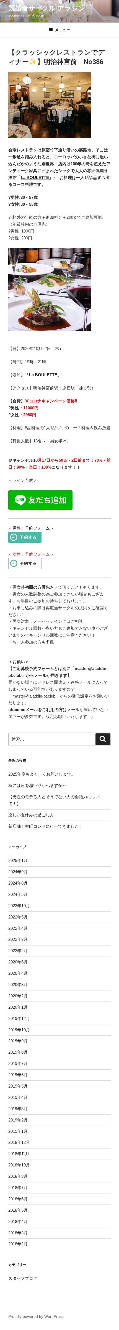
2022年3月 (18, 939)
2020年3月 (18, 984)
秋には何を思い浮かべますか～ (37, 785)
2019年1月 (18, 1131)
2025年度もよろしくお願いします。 (41, 774)
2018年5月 (18, 1210)
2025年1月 (18, 860)
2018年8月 (18, 1176)
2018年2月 (18, 1243)
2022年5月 (18, 917)
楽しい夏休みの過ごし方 (31, 815)
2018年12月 (19, 1142)
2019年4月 (18, 1097)
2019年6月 (18, 1074)
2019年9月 (18, 1040)
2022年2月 (18, 950)
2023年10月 (19, 905)
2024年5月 (18, 894)
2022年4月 (18, 928)
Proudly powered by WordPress (36, 1316)
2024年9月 (18, 871)
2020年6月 (18, 962)
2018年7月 (18, 1187)
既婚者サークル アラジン (46, 8)
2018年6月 (18, 1199)
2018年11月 (18, 1153)
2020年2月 (18, 996)
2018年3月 (18, 1232)
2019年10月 (19, 1029)
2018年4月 (18, 1221)
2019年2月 (18, 1120)
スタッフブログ (22, 1278)
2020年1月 (18, 1007)
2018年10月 (19, 1165)
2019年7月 (18, 1063)
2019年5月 (18, 1086)
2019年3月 (18, 1108)
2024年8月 (18, 883)
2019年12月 (19, 1018)
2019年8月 (18, 1052)
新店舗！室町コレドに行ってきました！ (45, 826)
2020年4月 (18, 973)
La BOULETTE (35, 177)
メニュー (62, 30)
